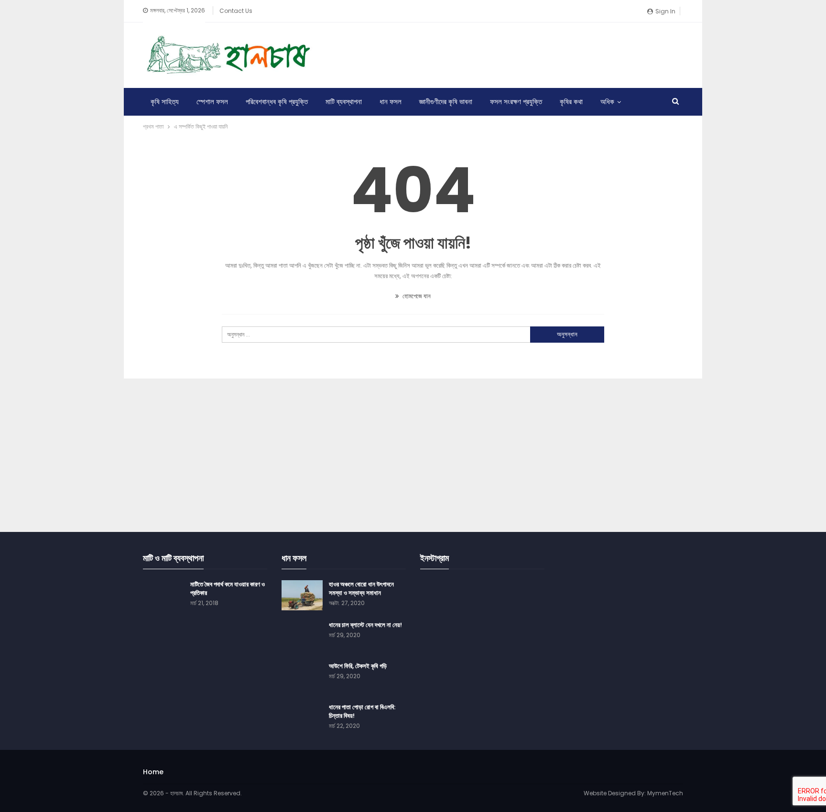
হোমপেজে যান (416, 296)
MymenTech (665, 793)
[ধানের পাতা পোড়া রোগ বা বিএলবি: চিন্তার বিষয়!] (302, 718)
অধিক (607, 102)
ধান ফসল (391, 102)
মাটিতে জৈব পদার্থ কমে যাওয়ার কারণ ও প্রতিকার (227, 588)
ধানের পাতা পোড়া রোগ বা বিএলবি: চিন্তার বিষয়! (362, 711)
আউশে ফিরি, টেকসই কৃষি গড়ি (358, 666)
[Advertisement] (509, 53)
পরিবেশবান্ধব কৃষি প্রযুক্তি (277, 102)
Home (153, 772)
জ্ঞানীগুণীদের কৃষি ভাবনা (445, 102)
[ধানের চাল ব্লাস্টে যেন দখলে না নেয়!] (302, 636)
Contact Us (235, 11)
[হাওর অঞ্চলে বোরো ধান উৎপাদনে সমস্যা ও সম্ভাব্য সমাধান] (302, 595)
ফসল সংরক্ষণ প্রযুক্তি (516, 102)
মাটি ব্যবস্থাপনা (344, 102)
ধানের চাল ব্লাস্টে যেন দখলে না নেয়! (365, 624)
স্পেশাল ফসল (212, 102)
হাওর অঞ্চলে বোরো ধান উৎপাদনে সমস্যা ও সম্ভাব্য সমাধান (361, 588)
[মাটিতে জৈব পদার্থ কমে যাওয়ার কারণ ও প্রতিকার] (163, 595)
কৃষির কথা (571, 102)
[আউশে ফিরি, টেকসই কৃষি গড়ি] (302, 677)
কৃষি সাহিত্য (165, 102)
